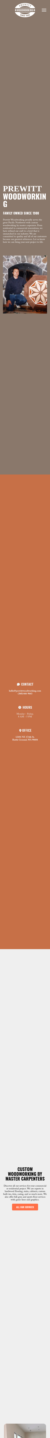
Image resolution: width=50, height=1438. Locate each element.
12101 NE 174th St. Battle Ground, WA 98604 (25, 738)
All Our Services (25, 1207)
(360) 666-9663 (25, 694)
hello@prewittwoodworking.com (25, 691)
